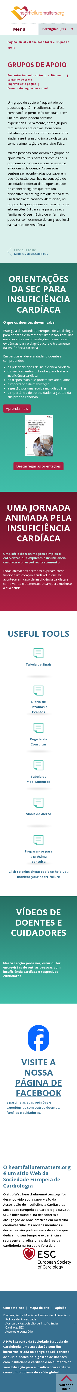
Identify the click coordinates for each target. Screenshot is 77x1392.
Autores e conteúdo (19, 1331)
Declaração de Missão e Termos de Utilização (35, 1315)
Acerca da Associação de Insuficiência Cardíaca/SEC (31, 1325)
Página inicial (16, 42)
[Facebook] (38, 1041)
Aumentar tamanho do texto (27, 75)
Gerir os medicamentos (31, 252)
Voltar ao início (66, 1387)
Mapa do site (40, 1308)
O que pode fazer (40, 42)
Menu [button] (19, 29)
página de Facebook (38, 1088)
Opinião (61, 1308)
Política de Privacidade (20, 1319)
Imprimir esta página (21, 84)
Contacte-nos (13, 1308)
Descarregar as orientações (38, 466)
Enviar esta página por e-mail (27, 88)
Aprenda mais (17, 408)
